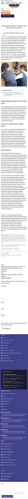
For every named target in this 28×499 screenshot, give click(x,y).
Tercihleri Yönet (7, 493)
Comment (3, 286)
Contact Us (5, 348)
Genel (6, 20)
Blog (3, 406)
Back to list (3, 271)
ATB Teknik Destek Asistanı (9, 459)
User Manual (6, 479)
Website (3, 315)
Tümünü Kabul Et (7, 496)
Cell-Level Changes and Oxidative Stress (14, 94)
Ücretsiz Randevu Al (14, 5)
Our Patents (5, 345)
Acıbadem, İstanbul (6, 449)
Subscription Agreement (8, 360)
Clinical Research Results (8, 393)
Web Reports (5, 403)
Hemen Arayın (14, 7)
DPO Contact (3, 256)
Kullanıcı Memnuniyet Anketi (9, 465)
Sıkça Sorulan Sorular (7, 462)
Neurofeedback (9, 95)
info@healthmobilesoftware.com (16, 385)
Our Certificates (6, 342)
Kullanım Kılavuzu (6, 454)
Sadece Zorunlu (19, 493)
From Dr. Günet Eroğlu (7, 340)
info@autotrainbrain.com (8, 443)
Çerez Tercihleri (5, 387)
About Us (4, 337)
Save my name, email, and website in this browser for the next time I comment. (14, 324)
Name (3, 302)
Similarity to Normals (7, 398)
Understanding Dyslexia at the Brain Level (12, 92)
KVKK (9, 387)
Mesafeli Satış (13, 387)
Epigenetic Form (6, 401)
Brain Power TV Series (8, 350)
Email (2, 308)
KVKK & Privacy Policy (4, 253)
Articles (4, 396)
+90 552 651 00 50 (6, 446)
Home (2, 20)
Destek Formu (5, 457)
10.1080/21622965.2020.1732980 (11, 246)
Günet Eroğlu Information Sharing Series (12, 353)
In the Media (5, 355)
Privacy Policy (6, 358)
